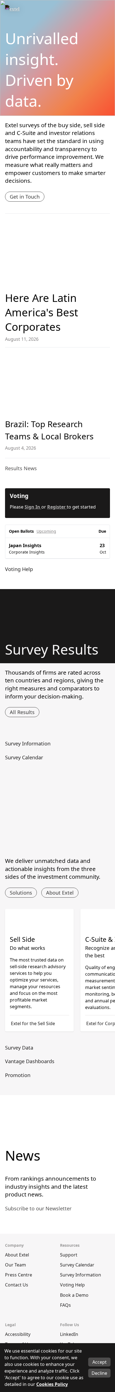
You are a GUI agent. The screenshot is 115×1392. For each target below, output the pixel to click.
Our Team (15, 1265)
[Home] (24, 10)
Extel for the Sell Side (33, 1023)
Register (57, 507)
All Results (22, 712)
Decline (99, 1373)
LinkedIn (69, 1334)
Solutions (21, 892)
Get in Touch (25, 196)
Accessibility (17, 1334)
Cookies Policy (52, 1384)
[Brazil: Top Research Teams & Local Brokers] (57, 383)
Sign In (33, 507)
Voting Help (72, 1285)
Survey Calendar (77, 1265)
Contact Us (16, 1285)
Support (68, 1255)
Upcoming (46, 531)
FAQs (65, 1305)
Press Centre (18, 1275)
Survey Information (80, 1275)
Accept (99, 1362)
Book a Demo (74, 1295)
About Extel (60, 892)
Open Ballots (21, 531)
